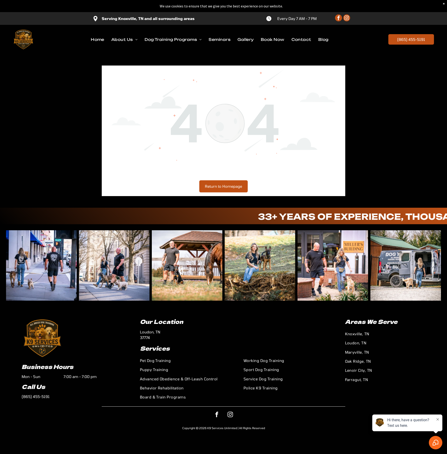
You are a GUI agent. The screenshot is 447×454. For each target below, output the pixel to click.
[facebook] (338, 18)
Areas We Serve (371, 321)
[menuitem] (97, 39)
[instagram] (346, 18)
